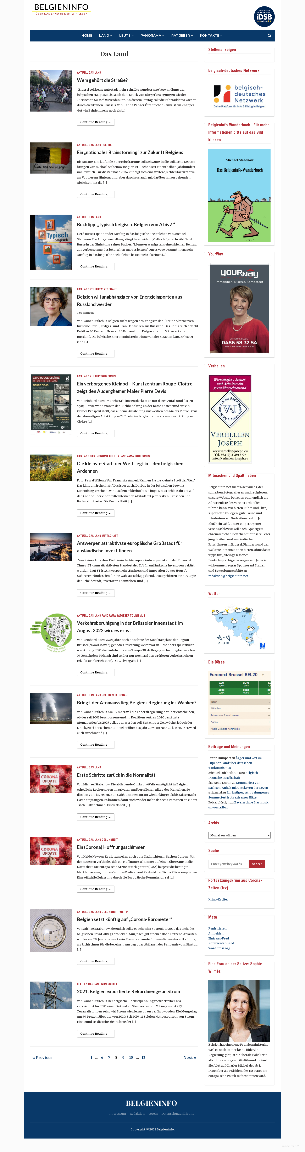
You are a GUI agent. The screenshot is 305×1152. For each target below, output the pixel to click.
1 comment (85, 313)
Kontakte (209, 36)
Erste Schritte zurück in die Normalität (116, 775)
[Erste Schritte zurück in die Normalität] (51, 778)
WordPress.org (219, 948)
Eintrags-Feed (218, 938)
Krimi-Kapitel (218, 899)
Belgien (82, 984)
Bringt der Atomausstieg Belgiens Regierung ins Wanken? (136, 702)
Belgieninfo (151, 1103)
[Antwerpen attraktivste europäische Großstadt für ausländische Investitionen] (51, 547)
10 (131, 1057)
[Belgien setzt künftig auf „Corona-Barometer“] (51, 930)
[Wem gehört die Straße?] (51, 90)
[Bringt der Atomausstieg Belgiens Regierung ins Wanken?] (51, 708)
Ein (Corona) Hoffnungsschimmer (111, 847)
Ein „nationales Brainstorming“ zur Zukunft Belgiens (130, 152)
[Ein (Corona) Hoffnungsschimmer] (51, 851)
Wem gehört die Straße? (102, 80)
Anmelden (215, 933)
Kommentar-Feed (221, 943)
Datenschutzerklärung (178, 1114)
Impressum (117, 1114)
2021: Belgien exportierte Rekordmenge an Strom (128, 991)
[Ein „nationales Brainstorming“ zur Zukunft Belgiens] (51, 158)
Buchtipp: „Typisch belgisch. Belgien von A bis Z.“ (126, 224)
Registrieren (217, 928)
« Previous (42, 1057)
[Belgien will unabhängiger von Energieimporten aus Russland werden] (51, 306)
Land (104, 36)
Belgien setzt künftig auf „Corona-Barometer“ (124, 919)
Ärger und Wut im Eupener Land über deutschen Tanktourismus (235, 763)
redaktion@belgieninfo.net (228, 576)
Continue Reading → (95, 122)
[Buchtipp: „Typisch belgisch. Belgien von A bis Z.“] (51, 242)
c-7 (297, 1146)
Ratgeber (180, 36)
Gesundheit (110, 839)
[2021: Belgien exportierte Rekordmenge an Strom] (51, 995)
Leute (125, 36)
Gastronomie (99, 456)
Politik (107, 145)
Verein (153, 1114)
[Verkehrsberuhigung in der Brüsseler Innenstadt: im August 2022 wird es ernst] (51, 632)
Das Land (95, 72)
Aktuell (82, 72)
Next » (189, 1057)
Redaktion (137, 1114)
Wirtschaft (108, 289)
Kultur (95, 376)
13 (143, 1057)
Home (87, 36)
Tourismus (108, 376)
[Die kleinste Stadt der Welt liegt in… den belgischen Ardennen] (51, 467)
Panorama (151, 36)
